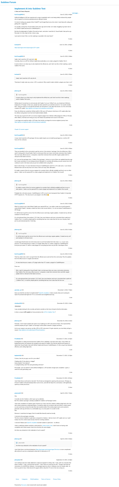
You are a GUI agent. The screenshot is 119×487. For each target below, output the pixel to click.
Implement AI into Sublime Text (30, 8)
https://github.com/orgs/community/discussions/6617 (39, 108)
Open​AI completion (44, 293)
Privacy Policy (57, 479)
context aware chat (47, 425)
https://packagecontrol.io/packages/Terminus (48, 449)
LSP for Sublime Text (49, 312)
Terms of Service (45, 479)
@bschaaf (17, 306)
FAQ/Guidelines (34, 479)
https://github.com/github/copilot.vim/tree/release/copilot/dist (30, 122)
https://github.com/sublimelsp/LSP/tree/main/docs (32, 330)
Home (17, 479)
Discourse (24, 485)
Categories (25, 479)
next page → (75, 13)
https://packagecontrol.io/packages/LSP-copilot (27, 47)
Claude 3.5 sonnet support (21, 129)
